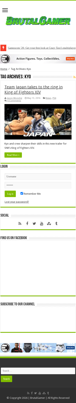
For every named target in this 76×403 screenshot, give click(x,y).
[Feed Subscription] (74, 77)
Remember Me (32, 193)
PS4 (54, 98)
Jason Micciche (14, 98)
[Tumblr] (56, 223)
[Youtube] (42, 223)
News (48, 98)
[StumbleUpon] (49, 223)
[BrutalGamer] (38, 20)
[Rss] (20, 223)
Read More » (13, 155)
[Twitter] (34, 223)
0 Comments (14, 100)
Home (3, 68)
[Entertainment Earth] (38, 58)
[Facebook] (27, 223)
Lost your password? (17, 201)
